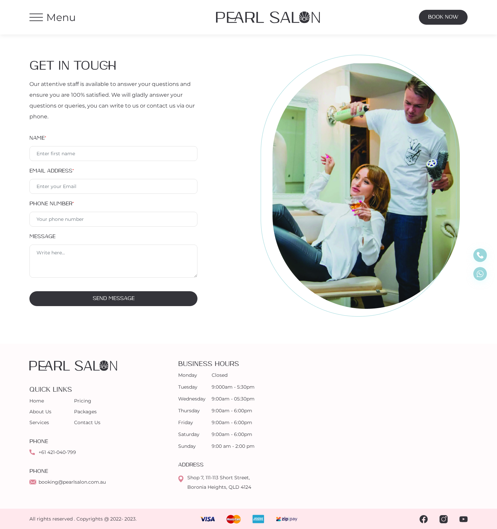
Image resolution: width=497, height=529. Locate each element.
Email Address (51, 171)
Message (42, 236)
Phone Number (51, 203)
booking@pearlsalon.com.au (72, 482)
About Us (40, 412)
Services (39, 422)
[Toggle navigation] (36, 17)
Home (36, 401)
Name (37, 138)
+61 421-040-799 (57, 452)
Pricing (82, 401)
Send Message (114, 298)
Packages (85, 412)
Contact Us (87, 422)
